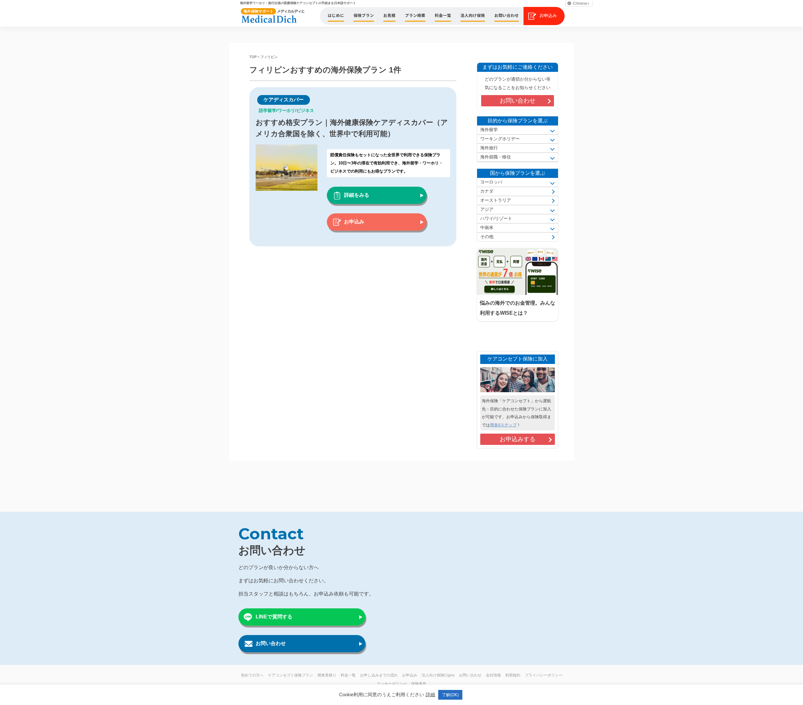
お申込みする (517, 439)
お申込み (354, 221)
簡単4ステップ (503, 425)
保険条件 (418, 683)
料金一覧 (348, 675)
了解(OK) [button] (450, 694)
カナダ (486, 191)
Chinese (580, 3)
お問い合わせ (517, 100)
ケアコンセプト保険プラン (290, 675)
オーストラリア (495, 200)
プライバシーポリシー (543, 675)
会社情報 (493, 675)
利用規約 (512, 675)
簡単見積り (326, 675)
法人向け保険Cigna (438, 675)
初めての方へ (252, 675)
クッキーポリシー (392, 683)
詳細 (430, 694)
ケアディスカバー (283, 99)
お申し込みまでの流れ (379, 675)
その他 (486, 236)
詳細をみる (356, 195)
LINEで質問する (274, 616)
